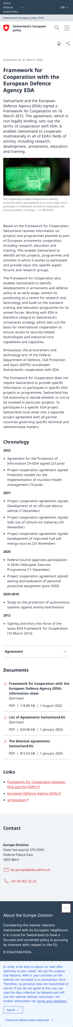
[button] (66, 908)
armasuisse (16, 800)
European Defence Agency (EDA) (32, 793)
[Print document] (58, 43)
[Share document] (67, 43)
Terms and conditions (52, 1001)
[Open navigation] (67, 28)
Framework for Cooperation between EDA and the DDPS (36, 784)
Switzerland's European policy (29, 28)
